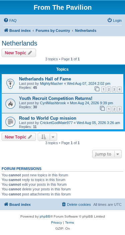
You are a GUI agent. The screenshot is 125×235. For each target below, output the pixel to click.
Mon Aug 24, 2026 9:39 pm (91, 103)
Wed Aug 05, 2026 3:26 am (98, 123)
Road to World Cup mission (47, 118)
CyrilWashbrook (53, 103)
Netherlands (19, 43)
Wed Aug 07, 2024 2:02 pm (88, 83)
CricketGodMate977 (56, 123)
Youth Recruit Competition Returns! (55, 98)
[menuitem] (10, 20)
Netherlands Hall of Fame (45, 78)
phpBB (45, 216)
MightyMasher (51, 83)
